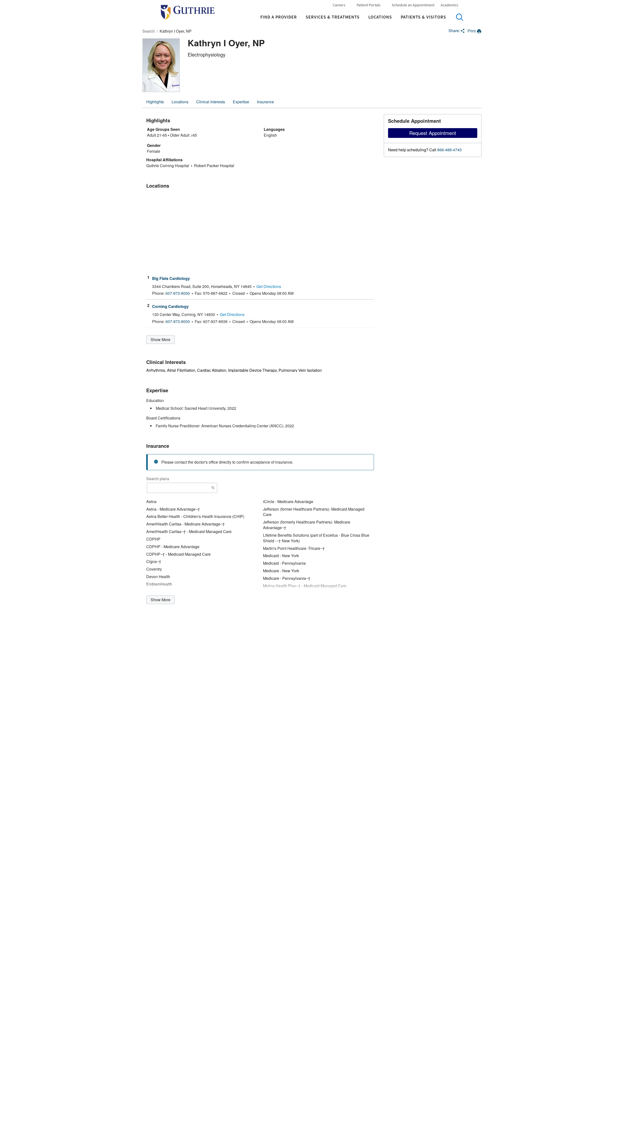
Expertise (241, 102)
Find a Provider (278, 17)
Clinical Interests (210, 102)
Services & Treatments (333, 17)
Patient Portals (368, 4)
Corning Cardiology (170, 306)
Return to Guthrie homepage (187, 12)
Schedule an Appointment (413, 4)
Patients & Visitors (423, 17)
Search (459, 17)
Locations (380, 17)
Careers (339, 4)
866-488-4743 (449, 150)
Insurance (265, 102)
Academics (449, 4)
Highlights (155, 102)
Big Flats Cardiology (171, 278)
